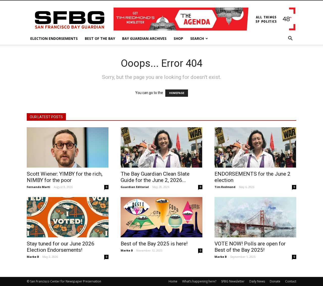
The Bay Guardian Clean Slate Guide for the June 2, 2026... (155, 177)
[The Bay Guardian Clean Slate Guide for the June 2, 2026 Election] (161, 147)
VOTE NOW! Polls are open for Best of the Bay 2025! (250, 247)
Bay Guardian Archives (144, 38)
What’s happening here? (199, 281)
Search (197, 38)
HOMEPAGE (176, 93)
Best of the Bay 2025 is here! (154, 244)
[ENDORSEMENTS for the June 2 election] (255, 147)
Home (173, 281)
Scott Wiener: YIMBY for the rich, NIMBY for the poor (64, 177)
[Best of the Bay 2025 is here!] (161, 217)
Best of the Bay (100, 38)
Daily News (257, 281)
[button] (290, 39)
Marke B (33, 257)
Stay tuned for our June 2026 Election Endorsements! (60, 247)
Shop (178, 38)
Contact (290, 281)
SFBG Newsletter (233, 281)
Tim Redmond (224, 187)
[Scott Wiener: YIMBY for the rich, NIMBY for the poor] (68, 147)
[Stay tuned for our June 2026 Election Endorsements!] (68, 217)
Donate (275, 281)
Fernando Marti (38, 187)
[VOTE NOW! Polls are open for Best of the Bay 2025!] (255, 217)
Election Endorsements (54, 38)
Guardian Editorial (135, 187)
